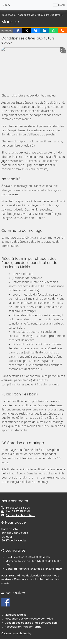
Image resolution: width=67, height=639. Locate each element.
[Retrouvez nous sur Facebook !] (5, 602)
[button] (17, 30)
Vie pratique (38, 14)
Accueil (22, 14)
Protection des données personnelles (29, 618)
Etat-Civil (55, 14)
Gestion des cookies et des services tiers (31, 623)
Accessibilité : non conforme (23, 626)
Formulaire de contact (20, 515)
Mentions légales (15, 614)
